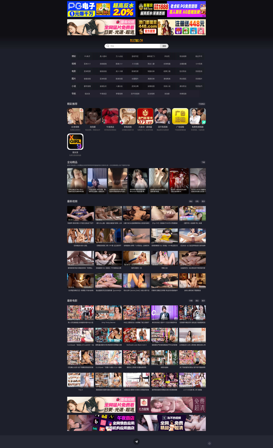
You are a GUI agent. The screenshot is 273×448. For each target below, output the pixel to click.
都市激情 (87, 86)
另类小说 (167, 86)
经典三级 (167, 71)
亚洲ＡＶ (87, 64)
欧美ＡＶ (119, 64)
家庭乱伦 (103, 86)
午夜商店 (103, 94)
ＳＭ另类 (198, 64)
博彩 (74, 56)
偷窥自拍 (87, 79)
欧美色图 (119, 79)
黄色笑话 (183, 86)
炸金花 (167, 56)
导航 (74, 93)
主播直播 (183, 64)
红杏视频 (151, 94)
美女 (190, 201)
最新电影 (72, 300)
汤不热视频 (135, 94)
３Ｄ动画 (135, 64)
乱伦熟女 (183, 71)
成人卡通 (119, 71)
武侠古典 (135, 86)
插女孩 (87, 94)
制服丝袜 (151, 71)
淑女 (197, 301)
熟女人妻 (151, 64)
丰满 (190, 301)
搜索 (164, 46)
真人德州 (103, 56)
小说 (74, 86)
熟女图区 (183, 79)
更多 (203, 201)
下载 (203, 162)
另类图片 (198, 79)
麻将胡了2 (151, 56)
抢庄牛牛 (198, 56)
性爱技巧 (198, 86)
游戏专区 (135, 56)
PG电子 (87, 56)
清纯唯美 (167, 79)
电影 (74, 71)
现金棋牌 (183, 56)
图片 (74, 78)
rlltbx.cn (136, 40)
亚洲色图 (103, 79)
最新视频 (72, 201)
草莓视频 (119, 94)
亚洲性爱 (87, 71)
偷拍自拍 (103, 71)
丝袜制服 (167, 64)
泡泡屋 (167, 94)
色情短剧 (183, 94)
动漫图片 (135, 79)
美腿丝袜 (151, 79)
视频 (74, 63)
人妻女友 (119, 86)
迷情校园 (151, 86)
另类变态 (198, 71)
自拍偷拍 (103, 64)
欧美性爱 (135, 71)
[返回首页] (209, 443)
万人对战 (119, 56)
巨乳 (197, 201)
